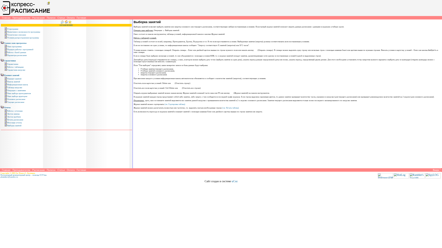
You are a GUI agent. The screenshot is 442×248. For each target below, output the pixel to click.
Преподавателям (21, 18)
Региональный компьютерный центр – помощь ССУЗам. (24, 175)
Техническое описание (16, 35)
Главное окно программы (15, 43)
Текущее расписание (15, 102)
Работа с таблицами (15, 67)
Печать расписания (15, 120)
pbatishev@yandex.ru (9, 177)
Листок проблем (14, 117)
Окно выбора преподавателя (19, 93)
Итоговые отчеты (14, 123)
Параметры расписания (17, 55)
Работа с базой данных (16, 52)
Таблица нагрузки (14, 88)
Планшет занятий (11, 75)
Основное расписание (16, 99)
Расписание (38, 18)
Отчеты (7, 107)
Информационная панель (17, 85)
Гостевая (81, 18)
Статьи (61, 18)
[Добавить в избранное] (69, 23)
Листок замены (13, 114)
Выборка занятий (14, 126)
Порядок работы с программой (20, 49)
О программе (12, 29)
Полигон (51, 18)
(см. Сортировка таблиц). (175, 104)
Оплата (70, 18)
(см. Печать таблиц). (230, 108)
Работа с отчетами (15, 111)
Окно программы (14, 47)
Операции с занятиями (16, 90)
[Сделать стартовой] (66, 23)
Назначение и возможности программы (23, 32)
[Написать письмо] (62, 23)
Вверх (436, 170)
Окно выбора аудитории (17, 96)
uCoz (235, 181)
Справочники (10, 61)
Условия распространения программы (23, 38)
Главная (6, 18)
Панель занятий (13, 82)
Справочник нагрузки (16, 70)
